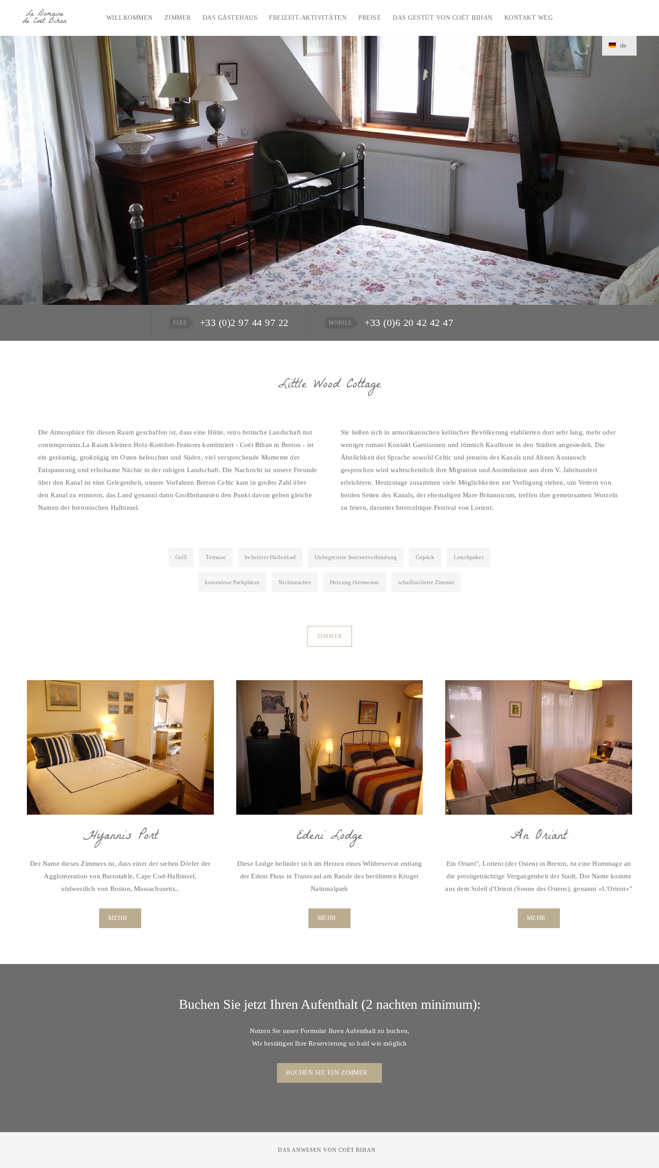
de (622, 45)
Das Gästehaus (230, 17)
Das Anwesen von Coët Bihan (327, 1150)
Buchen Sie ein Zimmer (327, 1072)
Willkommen (129, 17)
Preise (369, 17)
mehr (117, 918)
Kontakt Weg (528, 17)
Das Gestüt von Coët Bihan (443, 17)
